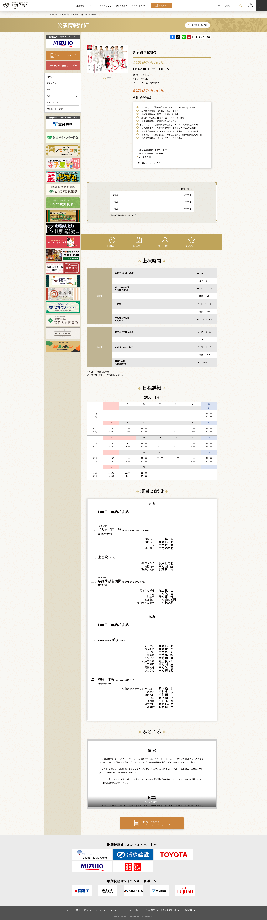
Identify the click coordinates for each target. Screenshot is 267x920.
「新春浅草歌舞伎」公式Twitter (151, 153)
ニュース (92, 5)
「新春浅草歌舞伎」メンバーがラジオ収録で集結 (160, 138)
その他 (75, 14)
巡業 (49, 95)
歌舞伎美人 (54, 14)
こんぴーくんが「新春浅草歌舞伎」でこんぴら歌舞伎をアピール (167, 107)
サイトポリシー (117, 910)
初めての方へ (121, 5)
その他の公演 (52, 102)
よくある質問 (149, 910)
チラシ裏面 (144, 157)
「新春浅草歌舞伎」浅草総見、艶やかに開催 (158, 111)
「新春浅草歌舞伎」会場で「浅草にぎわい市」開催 (161, 118)
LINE (184, 37)
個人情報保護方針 (168, 910)
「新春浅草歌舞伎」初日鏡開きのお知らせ (157, 121)
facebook (172, 37)
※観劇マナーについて (147, 163)
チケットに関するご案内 (77, 910)
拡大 (109, 78)
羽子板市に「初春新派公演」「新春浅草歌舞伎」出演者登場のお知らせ (170, 135)
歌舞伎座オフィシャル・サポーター (63, 117)
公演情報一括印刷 (199, 25)
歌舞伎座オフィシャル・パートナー (63, 36)
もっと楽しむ (105, 5)
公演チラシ (163, 5)
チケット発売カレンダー (65, 65)
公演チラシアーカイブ (65, 55)
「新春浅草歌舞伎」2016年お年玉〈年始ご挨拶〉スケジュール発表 (168, 131)
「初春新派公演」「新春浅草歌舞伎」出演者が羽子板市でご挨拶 (167, 128)
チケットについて (139, 5)
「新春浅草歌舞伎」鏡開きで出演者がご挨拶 (158, 114)
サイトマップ (99, 910)
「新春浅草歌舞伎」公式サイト (151, 150)
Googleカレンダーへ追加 (201, 37)
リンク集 (134, 910)
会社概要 (188, 910)
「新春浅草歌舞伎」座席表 (122, 215)
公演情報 (80, 5)
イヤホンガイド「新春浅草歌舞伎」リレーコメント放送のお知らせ (168, 124)
